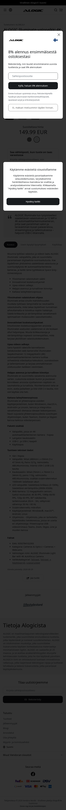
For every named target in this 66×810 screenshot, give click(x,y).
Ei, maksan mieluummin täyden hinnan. (33, 107)
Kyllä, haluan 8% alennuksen (33, 85)
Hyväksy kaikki (33, 201)
